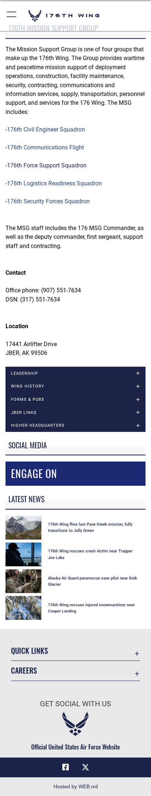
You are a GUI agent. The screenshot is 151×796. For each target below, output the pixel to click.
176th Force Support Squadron (46, 165)
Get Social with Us (75, 704)
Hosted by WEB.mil (76, 786)
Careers (24, 670)
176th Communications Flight (45, 147)
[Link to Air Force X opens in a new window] (85, 767)
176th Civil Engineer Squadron (46, 129)
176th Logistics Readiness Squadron (54, 183)
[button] (12, 15)
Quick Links (29, 650)
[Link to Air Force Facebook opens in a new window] (65, 767)
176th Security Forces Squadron (48, 201)
